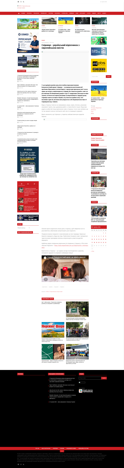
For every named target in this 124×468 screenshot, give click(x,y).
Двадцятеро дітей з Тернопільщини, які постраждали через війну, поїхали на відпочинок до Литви (75, 362)
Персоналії (82, 13)
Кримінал (71, 13)
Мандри (94, 13)
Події (77, 13)
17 (92, 242)
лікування (56, 286)
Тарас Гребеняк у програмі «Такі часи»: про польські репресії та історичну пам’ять (27, 85)
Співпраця (55, 448)
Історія (88, 13)
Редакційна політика (83, 448)
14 (101, 239)
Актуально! (60, 25)
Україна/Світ (44, 13)
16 (105, 239)
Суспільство (65, 13)
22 (103, 242)
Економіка (57, 13)
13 (98, 239)
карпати (50, 286)
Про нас (37, 448)
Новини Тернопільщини (97, 140)
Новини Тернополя (96, 138)
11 (94, 239)
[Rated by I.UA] (93, 383)
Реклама (62, 448)
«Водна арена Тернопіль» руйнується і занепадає (26, 126)
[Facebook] (18, 2)
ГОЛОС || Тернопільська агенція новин (54, 291)
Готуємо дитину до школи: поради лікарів (27, 120)
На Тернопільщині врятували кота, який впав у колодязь (82, 31)
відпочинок (44, 286)
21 (101, 242)
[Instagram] (21, 2)
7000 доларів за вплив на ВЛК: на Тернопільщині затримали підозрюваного (98, 219)
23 (105, 242)
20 (98, 242)
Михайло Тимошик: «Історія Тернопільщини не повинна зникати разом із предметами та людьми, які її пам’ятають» (27, 99)
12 (96, 239)
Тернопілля (36, 13)
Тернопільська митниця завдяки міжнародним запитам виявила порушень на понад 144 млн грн (98, 164)
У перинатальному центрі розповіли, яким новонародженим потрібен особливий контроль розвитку (27, 140)
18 (94, 242)
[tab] (21, 183)
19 (96, 242)
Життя (99, 13)
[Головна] (18, 13)
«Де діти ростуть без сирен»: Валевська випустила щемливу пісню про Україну (26, 92)
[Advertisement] (31, 387)
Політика (51, 13)
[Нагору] (62, 451)
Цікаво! (104, 13)
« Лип (92, 251)
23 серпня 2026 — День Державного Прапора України (28, 106)
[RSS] (23, 2)
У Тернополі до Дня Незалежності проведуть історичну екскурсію (27, 133)
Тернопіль (29, 13)
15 (103, 239)
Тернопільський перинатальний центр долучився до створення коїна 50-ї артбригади (26, 114)
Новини (23, 13)
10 (92, 239)
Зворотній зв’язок (46, 448)
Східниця (62, 286)
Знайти (108, 76)
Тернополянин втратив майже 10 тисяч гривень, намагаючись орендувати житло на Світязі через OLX (52, 340)
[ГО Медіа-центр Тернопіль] (93, 390)
